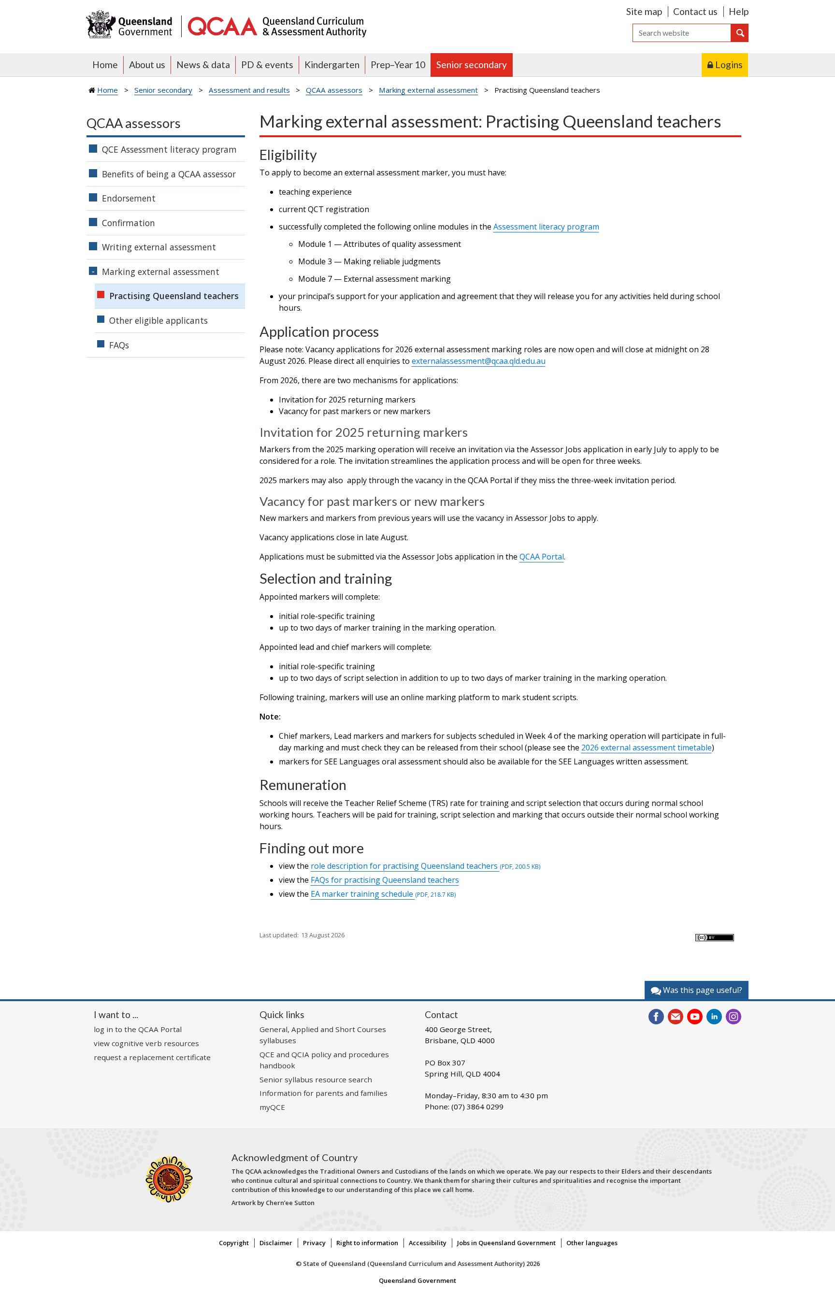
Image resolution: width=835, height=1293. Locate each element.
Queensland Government (417, 1280)
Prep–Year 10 (398, 64)
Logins (729, 64)
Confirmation (128, 223)
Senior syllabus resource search (315, 1079)
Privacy (314, 1242)
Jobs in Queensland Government (506, 1242)
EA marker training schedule (383, 894)
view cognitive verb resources (146, 1043)
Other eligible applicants (158, 320)
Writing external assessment (159, 247)
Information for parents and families (323, 1093)
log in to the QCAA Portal (138, 1029)
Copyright (234, 1242)
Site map (644, 11)
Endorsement (129, 198)
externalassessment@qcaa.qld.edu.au (479, 361)
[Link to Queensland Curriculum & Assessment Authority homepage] (276, 25)
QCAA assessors (334, 90)
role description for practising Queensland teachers (425, 866)
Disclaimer (275, 1242)
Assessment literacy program (546, 226)
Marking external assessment (428, 90)
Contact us (695, 11)
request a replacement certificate (152, 1057)
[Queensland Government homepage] (131, 25)
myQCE (272, 1107)
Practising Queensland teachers (174, 296)
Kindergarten (332, 64)
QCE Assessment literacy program (169, 149)
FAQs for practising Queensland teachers (385, 880)
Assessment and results (249, 90)
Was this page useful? (701, 990)
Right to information (367, 1242)
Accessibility (427, 1242)
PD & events (267, 64)
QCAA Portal (541, 556)
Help (739, 11)
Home (105, 64)
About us (147, 64)
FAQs (119, 345)
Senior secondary (471, 64)
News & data (203, 64)
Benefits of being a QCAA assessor (169, 174)
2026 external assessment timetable (646, 747)
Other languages (592, 1242)
